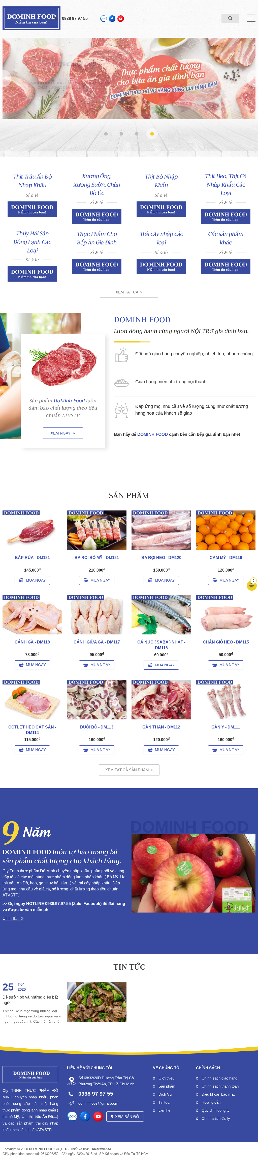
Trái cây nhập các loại (161, 238)
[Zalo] (103, 18)
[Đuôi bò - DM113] (96, 699)
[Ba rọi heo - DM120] (161, 530)
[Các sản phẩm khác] (225, 266)
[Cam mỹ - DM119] (225, 530)
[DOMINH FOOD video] (193, 873)
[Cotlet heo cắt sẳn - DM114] (32, 699)
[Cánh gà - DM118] (32, 614)
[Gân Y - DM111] (225, 699)
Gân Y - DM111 (225, 727)
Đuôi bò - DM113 (96, 727)
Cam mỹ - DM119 (226, 557)
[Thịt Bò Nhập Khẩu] (161, 209)
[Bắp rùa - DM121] (32, 530)
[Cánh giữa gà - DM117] (96, 614)
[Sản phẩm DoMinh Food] (63, 364)
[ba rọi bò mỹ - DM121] (96, 530)
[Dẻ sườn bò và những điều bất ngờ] (96, 1002)
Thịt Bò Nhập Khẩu (161, 181)
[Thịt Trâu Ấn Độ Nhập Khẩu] (32, 209)
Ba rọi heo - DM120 (161, 557)
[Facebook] (112, 18)
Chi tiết (11, 918)
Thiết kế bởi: (90, 1149)
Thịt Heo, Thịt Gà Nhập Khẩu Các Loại (226, 184)
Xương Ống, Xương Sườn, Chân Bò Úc (97, 184)
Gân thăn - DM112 (161, 727)
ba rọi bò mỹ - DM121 (97, 557)
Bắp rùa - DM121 (32, 557)
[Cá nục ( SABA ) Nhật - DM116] (161, 614)
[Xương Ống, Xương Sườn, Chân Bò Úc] (96, 216)
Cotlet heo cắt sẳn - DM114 (32, 730)
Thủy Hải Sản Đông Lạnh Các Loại (32, 242)
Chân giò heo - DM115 (226, 642)
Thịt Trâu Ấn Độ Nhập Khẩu (32, 181)
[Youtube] (120, 18)
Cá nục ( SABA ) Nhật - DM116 (161, 645)
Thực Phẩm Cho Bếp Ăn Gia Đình (97, 238)
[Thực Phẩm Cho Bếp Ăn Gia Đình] (96, 266)
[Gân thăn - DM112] (161, 699)
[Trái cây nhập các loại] (161, 266)
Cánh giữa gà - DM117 (97, 642)
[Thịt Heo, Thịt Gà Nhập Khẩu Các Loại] (225, 216)
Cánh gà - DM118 (32, 642)
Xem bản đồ (127, 1116)
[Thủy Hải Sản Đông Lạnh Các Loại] (32, 274)
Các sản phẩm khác (225, 238)
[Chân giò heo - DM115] (225, 614)
